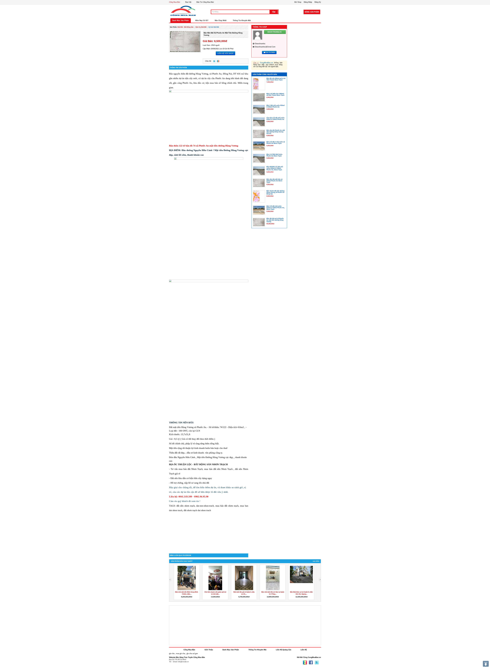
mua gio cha (180, 653)
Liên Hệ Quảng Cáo (283, 650)
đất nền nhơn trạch (185, 505)
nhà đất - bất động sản (185, 27)
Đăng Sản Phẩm (312, 12)
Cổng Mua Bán (174, 2)
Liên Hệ (304, 650)
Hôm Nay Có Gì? (201, 20)
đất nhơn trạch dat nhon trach (197, 510)
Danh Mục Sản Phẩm (180, 20)
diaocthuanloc (260, 44)
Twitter (214, 61)
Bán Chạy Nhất (220, 20)
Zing (218, 61)
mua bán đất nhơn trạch (226, 505)
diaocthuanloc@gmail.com (265, 47)
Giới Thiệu (209, 650)
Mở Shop (297, 2)
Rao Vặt (188, 2)
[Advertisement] (208, 532)
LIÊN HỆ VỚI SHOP (225, 53)
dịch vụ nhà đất (200, 27)
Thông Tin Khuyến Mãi (242, 20)
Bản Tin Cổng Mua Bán (205, 2)
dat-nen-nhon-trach (205, 505)
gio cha (171, 653)
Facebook (311, 662)
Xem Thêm (316, 561)
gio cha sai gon (192, 653)
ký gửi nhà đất (214, 27)
